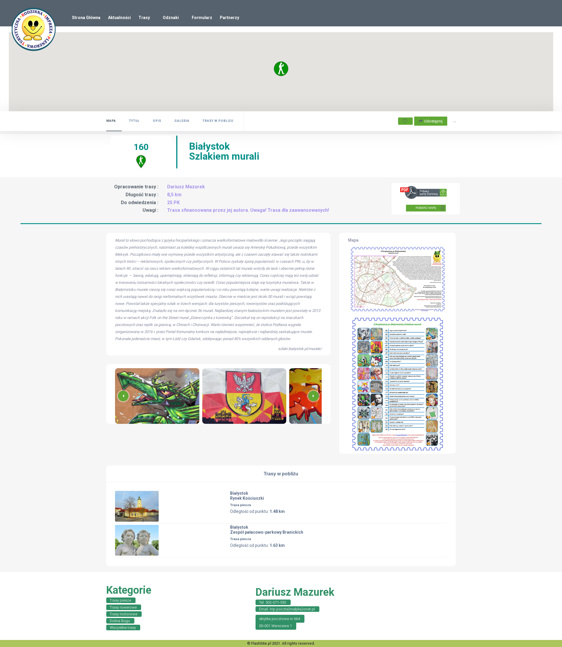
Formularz (202, 17)
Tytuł (134, 120)
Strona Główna (86, 17)
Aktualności (119, 17)
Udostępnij (433, 121)
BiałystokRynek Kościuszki (247, 496)
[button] (313, 396)
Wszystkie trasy (123, 627)
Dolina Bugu (120, 621)
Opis (157, 120)
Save (405, 121)
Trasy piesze (120, 600)
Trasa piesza (240, 505)
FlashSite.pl (261, 643)
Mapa (111, 120)
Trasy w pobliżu (218, 120)
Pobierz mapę (426, 207)
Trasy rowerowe (123, 607)
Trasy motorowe (123, 614)
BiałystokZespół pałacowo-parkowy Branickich (266, 530)
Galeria (181, 120)
